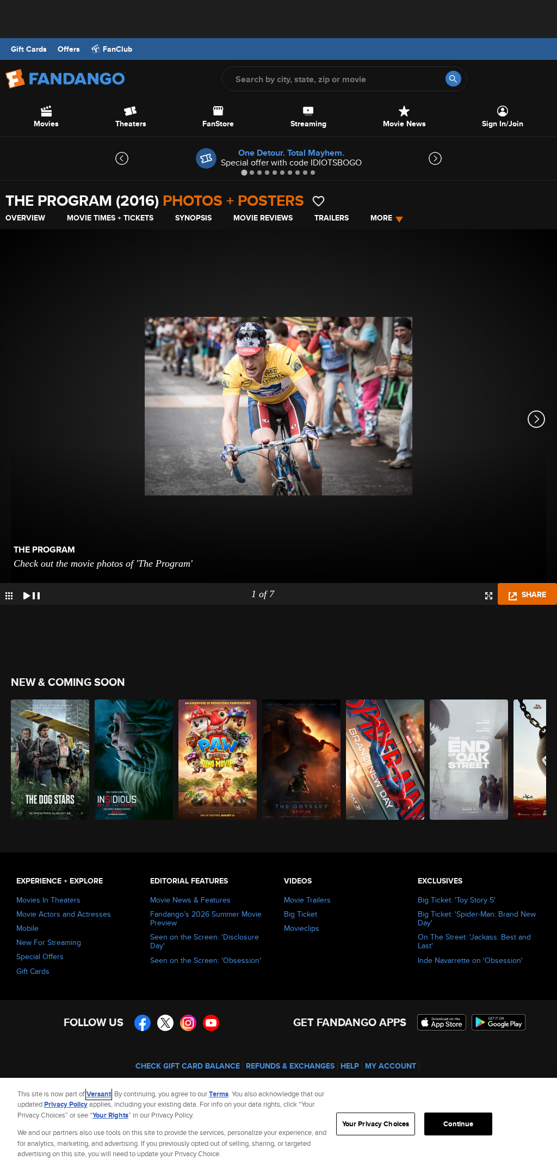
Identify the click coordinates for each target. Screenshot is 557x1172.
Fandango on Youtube (211, 1023)
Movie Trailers (307, 899)
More (381, 217)
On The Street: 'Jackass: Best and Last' (474, 941)
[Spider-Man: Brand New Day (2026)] (385, 759)
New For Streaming (48, 942)
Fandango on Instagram (188, 1023)
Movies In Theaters (48, 899)
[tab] (244, 172)
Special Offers (40, 956)
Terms (218, 1094)
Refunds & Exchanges (290, 1065)
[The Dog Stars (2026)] (50, 759)
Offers (69, 49)
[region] (278, 1125)
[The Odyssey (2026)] (301, 759)
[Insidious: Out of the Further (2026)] (134, 759)
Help (350, 1065)
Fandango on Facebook (142, 1023)
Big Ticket (300, 914)
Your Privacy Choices (376, 1124)
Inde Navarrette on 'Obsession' (470, 960)
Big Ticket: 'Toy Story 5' (457, 899)
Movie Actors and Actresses (63, 914)
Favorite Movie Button (318, 201)
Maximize (488, 595)
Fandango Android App (499, 1022)
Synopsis (193, 217)
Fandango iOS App (441, 1022)
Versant (98, 1094)
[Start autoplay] (31, 594)
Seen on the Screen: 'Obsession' (205, 960)
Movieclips (301, 928)
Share (532, 594)
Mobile (27, 928)
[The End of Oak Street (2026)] (469, 759)
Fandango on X (165, 1023)
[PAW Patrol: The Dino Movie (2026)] (217, 759)
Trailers (331, 217)
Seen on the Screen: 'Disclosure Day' (204, 941)
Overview (25, 217)
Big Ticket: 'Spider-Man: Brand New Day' (477, 918)
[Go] (453, 79)
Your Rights (110, 1115)
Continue (458, 1124)
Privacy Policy (66, 1104)
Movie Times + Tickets (110, 217)
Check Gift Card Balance (187, 1065)
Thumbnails (9, 595)
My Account (390, 1065)
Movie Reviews (263, 217)
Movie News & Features (190, 899)
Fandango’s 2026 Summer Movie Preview (206, 918)
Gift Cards (29, 49)
